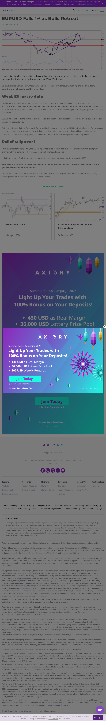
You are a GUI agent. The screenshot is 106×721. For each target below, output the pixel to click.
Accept (98, 717)
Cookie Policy (53, 719)
